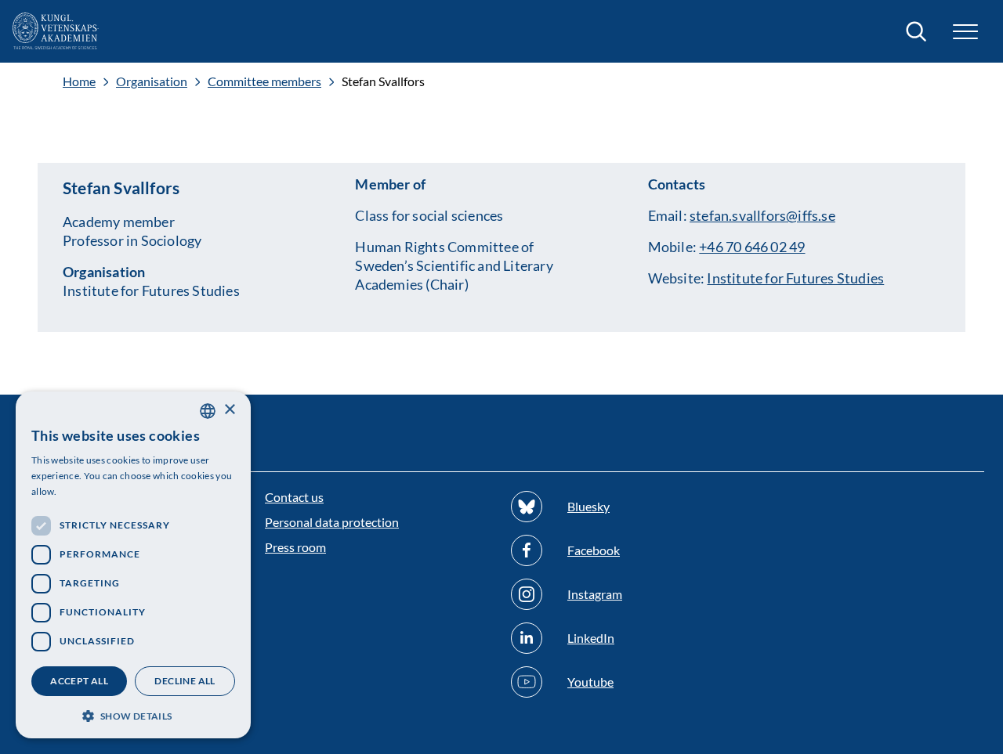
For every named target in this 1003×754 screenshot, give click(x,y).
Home (79, 81)
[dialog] (133, 564)
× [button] (229, 410)
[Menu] (965, 31)
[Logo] (56, 31)
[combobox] (207, 411)
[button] (133, 714)
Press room (295, 546)
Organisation (151, 81)
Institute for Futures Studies (795, 278)
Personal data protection (332, 521)
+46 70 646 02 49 (752, 246)
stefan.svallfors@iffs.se (762, 215)
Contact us (294, 496)
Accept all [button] (79, 681)
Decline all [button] (184, 681)
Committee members (264, 81)
